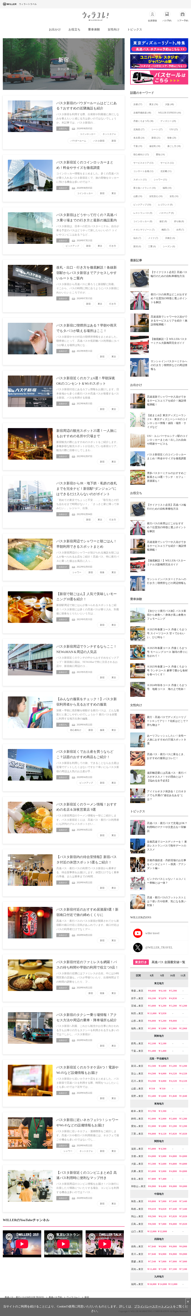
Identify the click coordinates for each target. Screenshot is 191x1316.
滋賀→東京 (137, 1148)
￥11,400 (151, 1269)
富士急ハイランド (144, 188)
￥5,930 (162, 1013)
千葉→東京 (137, 1050)
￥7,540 (152, 1261)
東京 (114, 193)
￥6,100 (152, 998)
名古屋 (138, 138)
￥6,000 (152, 1020)
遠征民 (154, 146)
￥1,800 (162, 1126)
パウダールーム (78, 140)
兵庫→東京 (137, 1171)
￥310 (152, 1088)
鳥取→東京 (137, 1201)
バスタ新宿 (98, 140)
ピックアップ (72, 246)
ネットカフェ (109, 134)
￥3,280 (183, 1118)
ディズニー (168, 121)
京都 (137, 104)
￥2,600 (173, 1118)
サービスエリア (143, 163)
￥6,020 (162, 1209)
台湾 (180, 229)
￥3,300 (162, 1111)
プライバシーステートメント (153, 1306)
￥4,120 (162, 1133)
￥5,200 (162, 1020)
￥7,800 (152, 1178)
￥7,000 (162, 1201)
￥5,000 (152, 1148)
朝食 (102, 572)
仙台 (137, 238)
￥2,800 (162, 1066)
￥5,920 (173, 1216)
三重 (152, 246)
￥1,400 (152, 1050)
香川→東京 (137, 1254)
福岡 (167, 188)
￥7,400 (162, 1178)
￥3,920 (173, 1133)
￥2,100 (152, 1043)
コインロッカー (88, 134)
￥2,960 (173, 1028)
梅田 (165, 229)
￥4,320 (173, 1073)
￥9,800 (152, 1201)
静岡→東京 (137, 1118)
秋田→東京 (137, 1013)
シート (156, 129)
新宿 (114, 140)
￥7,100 (162, 1269)
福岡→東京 (137, 1284)
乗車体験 (94, 29)
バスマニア (166, 213)
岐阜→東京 (137, 1111)
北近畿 (165, 171)
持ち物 (179, 221)
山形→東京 (137, 1020)
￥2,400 (152, 1096)
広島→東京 (137, 1224)
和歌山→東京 (138, 1186)
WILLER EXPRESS (169, 112)
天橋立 (170, 238)
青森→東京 (137, 990)
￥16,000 (151, 1284)
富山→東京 (137, 1073)
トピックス (134, 29)
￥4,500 (152, 1073)
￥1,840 (162, 1096)
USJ (174, 129)
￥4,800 (173, 1156)
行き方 (112, 246)
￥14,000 (162, 1284)
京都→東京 (137, 1156)
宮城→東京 (137, 1005)
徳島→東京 (137, 1246)
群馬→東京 (137, 1043)
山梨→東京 (137, 1088)
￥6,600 (152, 990)
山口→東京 (137, 1231)
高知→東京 (137, 1269)
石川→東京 (137, 1081)
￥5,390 (173, 990)
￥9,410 (152, 1209)
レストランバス (142, 213)
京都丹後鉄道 (142, 112)
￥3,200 (162, 1005)
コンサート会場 (143, 171)
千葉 (137, 146)
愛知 (160, 154)
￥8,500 (152, 1216)
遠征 (163, 221)
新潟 (137, 246)
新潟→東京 (137, 1066)
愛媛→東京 (137, 1261)
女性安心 (155, 196)
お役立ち (74, 29)
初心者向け (75, 730)
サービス (167, 163)
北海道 (138, 129)
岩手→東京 (137, 998)
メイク (153, 238)
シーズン (169, 246)
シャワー (76, 572)
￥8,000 (173, 1020)
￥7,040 (152, 1246)
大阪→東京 (137, 1163)
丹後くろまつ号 (143, 121)
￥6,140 (162, 990)
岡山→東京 (137, 1216)
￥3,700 (152, 1111)
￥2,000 (152, 1118)
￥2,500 (152, 1066)
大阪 (169, 104)
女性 (174, 196)
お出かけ (55, 29)
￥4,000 (162, 1073)
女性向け (114, 29)
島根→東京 (137, 1209)
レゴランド (165, 204)
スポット (140, 179)
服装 (102, 730)
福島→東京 (137, 1028)
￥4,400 (162, 1186)
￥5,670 (162, 998)
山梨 (137, 196)
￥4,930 (173, 998)
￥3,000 (152, 1005)
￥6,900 (152, 1186)
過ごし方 (174, 146)
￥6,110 (162, 1216)
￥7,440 (173, 1201)
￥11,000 (151, 1013)
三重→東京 (137, 1133)
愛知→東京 (137, 1126)
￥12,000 (151, 1231)
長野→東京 (137, 1096)
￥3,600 (152, 1171)
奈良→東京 (137, 1178)
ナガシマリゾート (143, 229)
